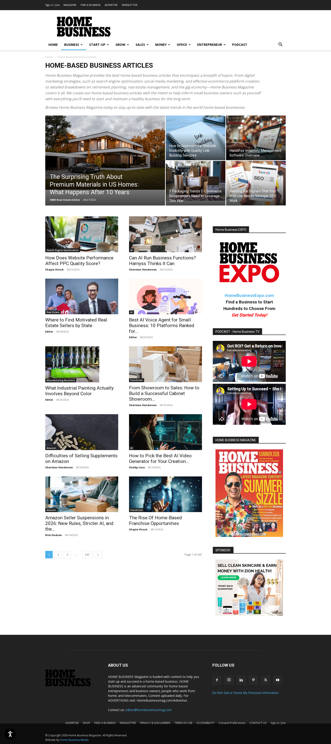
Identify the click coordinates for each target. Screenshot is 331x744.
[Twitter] (265, 680)
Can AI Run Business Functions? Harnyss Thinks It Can (162, 260)
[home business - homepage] (71, 685)
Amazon (51, 448)
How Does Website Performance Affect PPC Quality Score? (79, 260)
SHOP (86, 723)
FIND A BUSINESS (90, 5)
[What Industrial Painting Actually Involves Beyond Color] (81, 364)
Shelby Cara (137, 467)
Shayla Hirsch (54, 269)
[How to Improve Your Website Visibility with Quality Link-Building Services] (195, 138)
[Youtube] (277, 680)
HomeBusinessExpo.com (249, 295)
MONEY (161, 44)
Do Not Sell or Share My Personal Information (245, 693)
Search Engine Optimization (63, 250)
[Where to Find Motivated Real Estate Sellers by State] (81, 296)
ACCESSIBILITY (205, 723)
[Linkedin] (241, 680)
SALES (140, 44)
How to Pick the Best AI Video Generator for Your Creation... (160, 458)
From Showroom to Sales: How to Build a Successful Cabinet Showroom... (164, 393)
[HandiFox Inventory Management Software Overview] (256, 138)
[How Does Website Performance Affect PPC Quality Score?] (81, 234)
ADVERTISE (111, 5)
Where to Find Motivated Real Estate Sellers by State (76, 322)
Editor (49, 331)
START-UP (97, 44)
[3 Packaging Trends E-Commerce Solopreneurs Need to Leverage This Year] (195, 181)
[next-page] (98, 554)
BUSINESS (71, 44)
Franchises (136, 380)
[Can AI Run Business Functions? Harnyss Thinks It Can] (165, 234)
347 (87, 555)
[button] (280, 45)
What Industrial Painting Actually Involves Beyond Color (79, 390)
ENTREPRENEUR (209, 44)
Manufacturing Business (61, 380)
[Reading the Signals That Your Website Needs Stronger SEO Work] (256, 183)
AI (131, 250)
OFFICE (182, 44)
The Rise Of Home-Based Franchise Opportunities (155, 520)
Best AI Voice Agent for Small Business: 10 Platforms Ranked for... (161, 325)
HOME (53, 44)
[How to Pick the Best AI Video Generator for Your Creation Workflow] (165, 432)
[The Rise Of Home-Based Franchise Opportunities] (165, 494)
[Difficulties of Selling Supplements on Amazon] (81, 432)
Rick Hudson (53, 535)
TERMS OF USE (183, 723)
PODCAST (239, 44)
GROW (120, 44)
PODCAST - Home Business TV (237, 331)
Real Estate (53, 312)
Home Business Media (74, 740)
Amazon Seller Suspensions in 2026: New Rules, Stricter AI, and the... (79, 523)
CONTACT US (257, 723)
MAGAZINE (69, 5)
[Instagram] (229, 679)
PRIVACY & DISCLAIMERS (155, 723)
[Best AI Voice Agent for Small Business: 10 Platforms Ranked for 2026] (165, 296)
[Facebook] (216, 680)
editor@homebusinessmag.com (148, 710)
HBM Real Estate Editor (65, 199)
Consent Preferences (232, 723)
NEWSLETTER (129, 5)
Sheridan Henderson (143, 269)
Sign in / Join (52, 5)
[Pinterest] (253, 680)
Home (49, 57)
